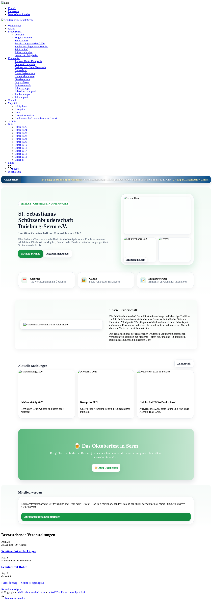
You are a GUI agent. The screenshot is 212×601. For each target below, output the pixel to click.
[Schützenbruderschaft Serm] (17, 20)
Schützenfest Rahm (14, 567)
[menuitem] (109, 8)
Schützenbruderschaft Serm (31, 592)
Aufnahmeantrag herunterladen (42, 516)
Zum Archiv (184, 363)
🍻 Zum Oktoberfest (106, 467)
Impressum (13, 11)
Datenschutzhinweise (19, 14)
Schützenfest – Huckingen (18, 551)
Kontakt (12, 8)
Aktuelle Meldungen (57, 253)
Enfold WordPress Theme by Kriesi (66, 592)
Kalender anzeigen (11, 589)
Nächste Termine (30, 253)
